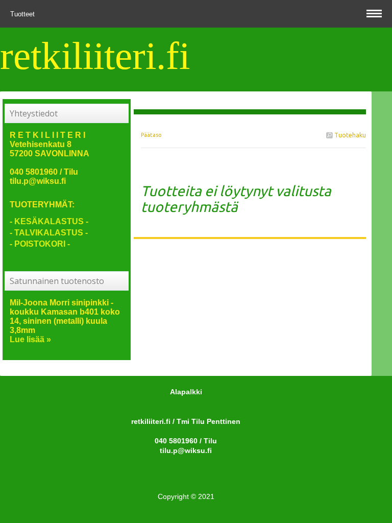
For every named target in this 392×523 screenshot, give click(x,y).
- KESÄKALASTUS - (49, 221)
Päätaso (151, 135)
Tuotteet (23, 14)
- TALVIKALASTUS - (49, 232)
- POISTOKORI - (40, 244)
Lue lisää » (30, 339)
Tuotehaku (349, 135)
